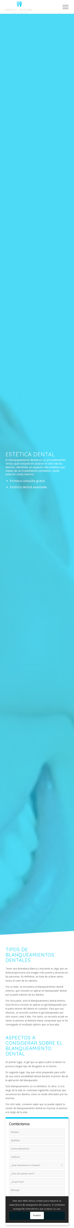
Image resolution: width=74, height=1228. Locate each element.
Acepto (37, 1215)
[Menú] (63, 7)
